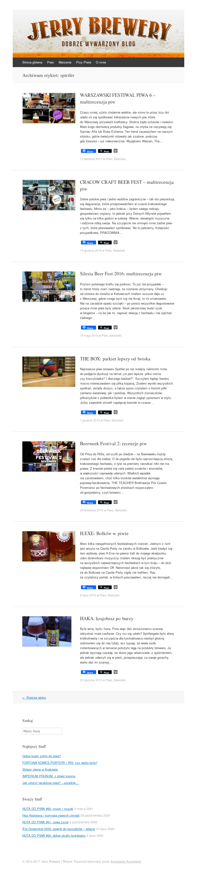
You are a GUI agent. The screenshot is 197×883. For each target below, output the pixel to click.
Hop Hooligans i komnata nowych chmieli (51, 815)
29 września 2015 (91, 510)
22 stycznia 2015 (91, 680)
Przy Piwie (83, 62)
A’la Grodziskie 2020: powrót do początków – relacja (58, 828)
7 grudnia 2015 (90, 420)
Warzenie (65, 62)
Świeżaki (120, 159)
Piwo (50, 62)
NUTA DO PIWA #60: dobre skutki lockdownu (54, 835)
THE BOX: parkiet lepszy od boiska (115, 358)
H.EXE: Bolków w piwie (104, 533)
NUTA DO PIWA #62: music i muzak (47, 808)
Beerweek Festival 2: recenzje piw (113, 443)
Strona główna (32, 62)
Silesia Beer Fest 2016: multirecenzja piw (121, 273)
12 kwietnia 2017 (91, 159)
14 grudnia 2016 (91, 250)
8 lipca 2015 (88, 595)
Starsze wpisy (34, 697)
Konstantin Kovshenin (126, 861)
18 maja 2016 (89, 335)
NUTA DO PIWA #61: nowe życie (45, 822)
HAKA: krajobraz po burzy (106, 618)
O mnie (101, 62)
